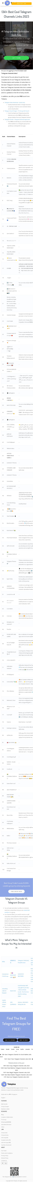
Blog (2, 1114)
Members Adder (5, 1109)
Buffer (22, 1049)
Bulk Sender (4, 1104)
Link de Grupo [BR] (6, 1142)
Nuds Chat (13, 991)
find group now (16, 891)
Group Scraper (5, 1106)
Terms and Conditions (7, 1153)
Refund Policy (4, 1158)
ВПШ (3, 961)
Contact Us (4, 1160)
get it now (16, 58)
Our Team (3, 1150)
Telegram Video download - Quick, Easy (15, 102)
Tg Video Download (6, 1145)
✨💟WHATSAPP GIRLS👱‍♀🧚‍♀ (13, 975)
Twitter (2, 1049)
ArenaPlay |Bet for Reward (5, 991)
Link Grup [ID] (4, 1137)
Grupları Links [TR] (6, 1140)
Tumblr (13, 1049)
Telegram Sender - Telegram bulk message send (17, 119)
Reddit (7, 1049)
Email (17, 1049)
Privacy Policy (4, 1155)
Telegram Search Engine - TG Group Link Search (17, 111)
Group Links (4, 1132)
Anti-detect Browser (6, 1124)
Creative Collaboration (7, 1117)
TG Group (3, 1119)
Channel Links (5, 1135)
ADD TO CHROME (10, 1040)
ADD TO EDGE (24, 1040)
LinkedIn (27, 1049)
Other (2, 1127)
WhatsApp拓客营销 (6, 1122)
